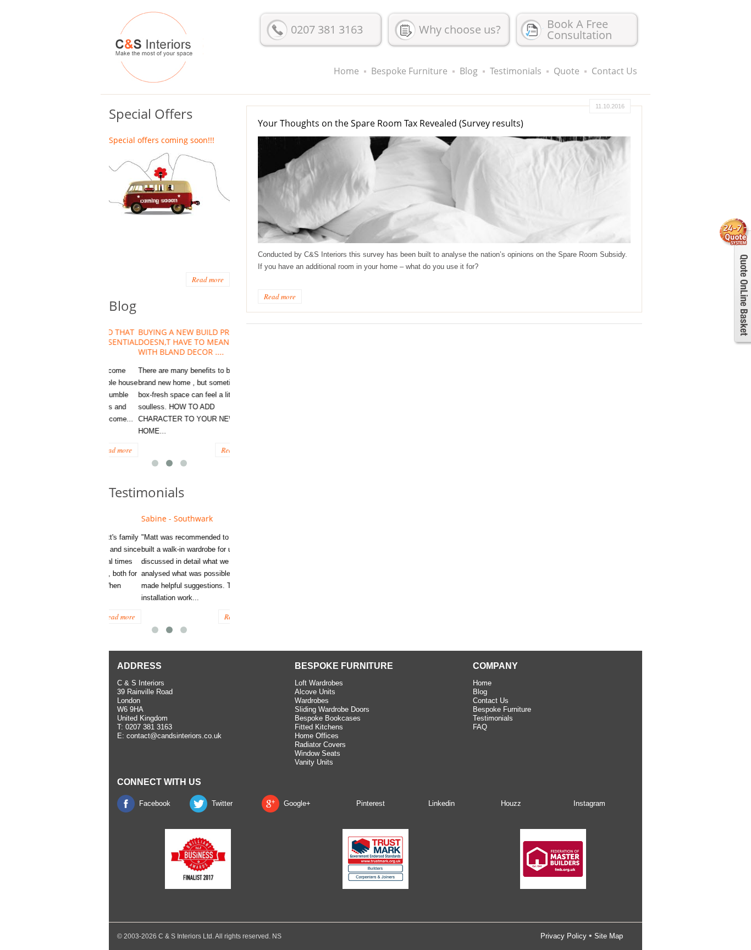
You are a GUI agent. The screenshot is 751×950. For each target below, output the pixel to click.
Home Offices (317, 736)
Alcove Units (315, 692)
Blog (469, 71)
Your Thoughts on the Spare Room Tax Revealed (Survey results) (390, 123)
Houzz (511, 803)
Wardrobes (312, 700)
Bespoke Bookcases (328, 718)
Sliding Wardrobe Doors (332, 709)
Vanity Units (314, 762)
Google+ (297, 803)
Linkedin (441, 803)
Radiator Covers (320, 744)
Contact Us (614, 71)
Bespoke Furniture (409, 71)
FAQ (480, 727)
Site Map (608, 936)
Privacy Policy (563, 936)
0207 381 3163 (327, 29)
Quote (566, 71)
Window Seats (317, 753)
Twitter (222, 803)
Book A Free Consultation (579, 29)
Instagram (589, 803)
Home (346, 71)
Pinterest (370, 803)
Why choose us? (460, 29)
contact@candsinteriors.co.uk (174, 736)
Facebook (154, 803)
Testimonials (516, 71)
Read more (280, 296)
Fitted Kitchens (319, 727)
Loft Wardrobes (319, 683)
